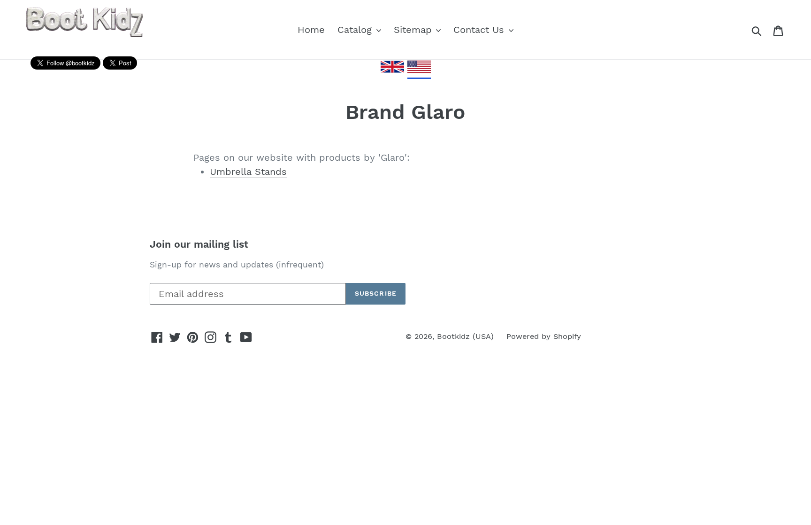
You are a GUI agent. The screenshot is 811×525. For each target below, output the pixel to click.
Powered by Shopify (543, 336)
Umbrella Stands (248, 171)
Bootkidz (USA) (465, 336)
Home (311, 29)
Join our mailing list (199, 244)
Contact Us (480, 29)
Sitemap (414, 29)
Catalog (356, 29)
